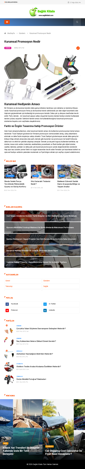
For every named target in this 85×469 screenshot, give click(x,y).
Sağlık (36, 175)
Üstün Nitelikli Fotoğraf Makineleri (31, 379)
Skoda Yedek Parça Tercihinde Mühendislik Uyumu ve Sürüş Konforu (15, 184)
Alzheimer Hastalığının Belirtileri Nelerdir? (34, 354)
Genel (8, 281)
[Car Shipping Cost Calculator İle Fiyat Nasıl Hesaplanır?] (63, 429)
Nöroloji (19, 351)
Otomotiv (10, 175)
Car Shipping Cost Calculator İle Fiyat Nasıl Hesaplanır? (63, 452)
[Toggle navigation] (7, 22)
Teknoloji (9, 286)
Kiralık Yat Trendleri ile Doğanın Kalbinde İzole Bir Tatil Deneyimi (21, 450)
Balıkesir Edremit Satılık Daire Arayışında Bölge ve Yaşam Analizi (68, 184)
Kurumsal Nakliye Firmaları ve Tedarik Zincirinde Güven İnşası (39, 2)
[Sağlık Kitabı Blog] (42, 11)
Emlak (62, 175)
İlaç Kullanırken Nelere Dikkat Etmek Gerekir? (36, 341)
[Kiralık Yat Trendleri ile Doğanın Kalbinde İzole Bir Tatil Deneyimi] (21, 429)
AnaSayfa (11, 33)
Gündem (22, 33)
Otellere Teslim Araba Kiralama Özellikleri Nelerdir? (38, 366)
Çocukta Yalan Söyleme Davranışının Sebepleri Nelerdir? (41, 328)
